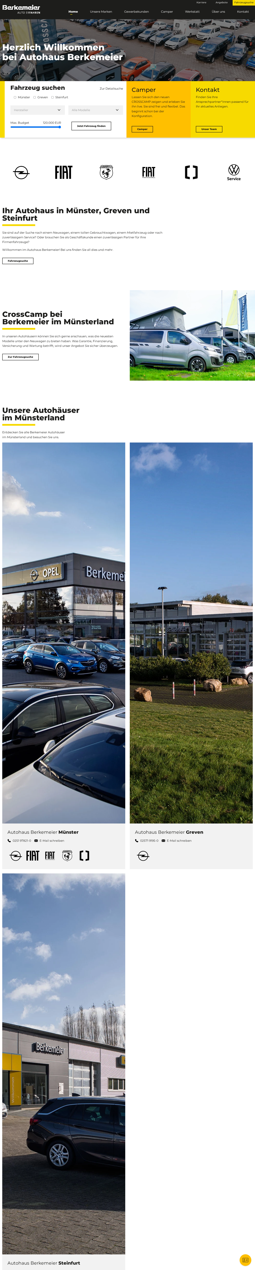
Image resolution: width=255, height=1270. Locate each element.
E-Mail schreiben (52, 840)
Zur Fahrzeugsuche (20, 357)
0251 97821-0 (22, 840)
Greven (42, 97)
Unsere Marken (101, 11)
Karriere (201, 2)
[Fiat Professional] (50, 855)
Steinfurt (61, 97)
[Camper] (84, 855)
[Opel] (16, 855)
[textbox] (37, 110)
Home (73, 11)
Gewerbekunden (136, 11)
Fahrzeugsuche (18, 260)
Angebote (222, 2)
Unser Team (209, 129)
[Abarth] (67, 855)
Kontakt (243, 11)
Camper (167, 11)
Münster (24, 97)
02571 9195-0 (149, 840)
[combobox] (37, 110)
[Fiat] (33, 855)
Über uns (218, 11)
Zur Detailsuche (111, 88)
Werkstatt (192, 11)
